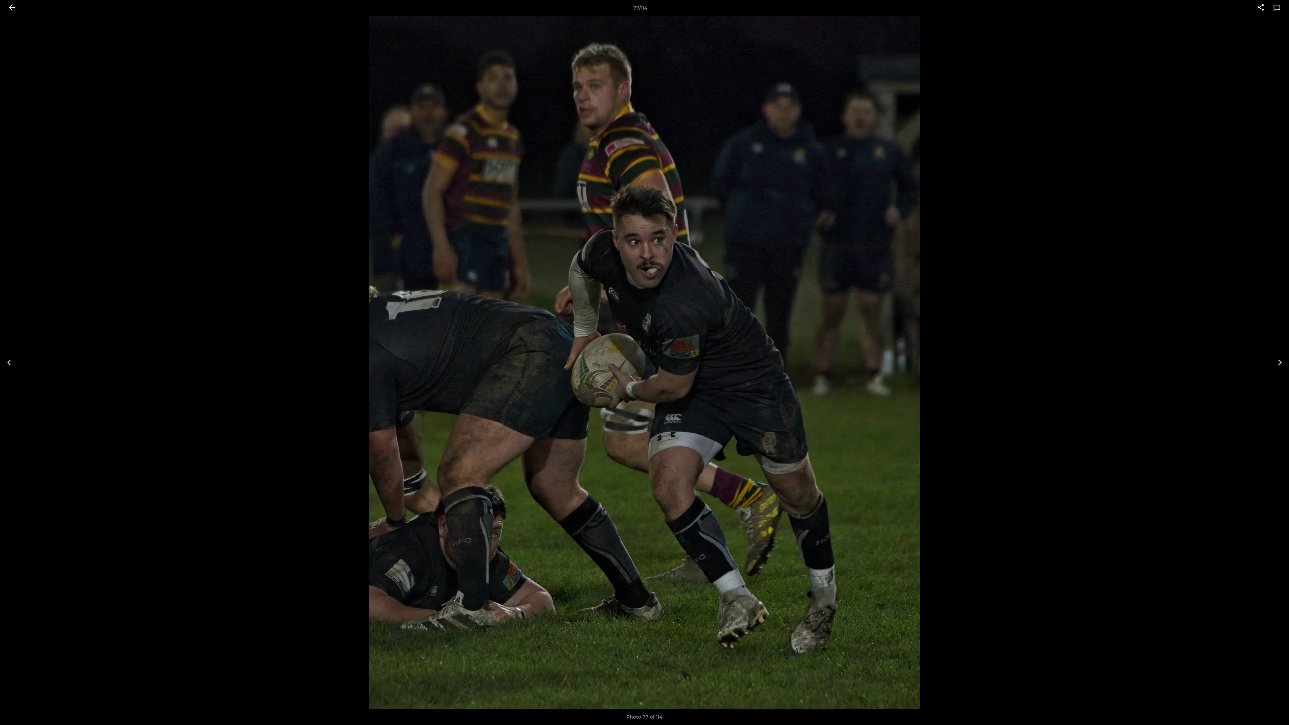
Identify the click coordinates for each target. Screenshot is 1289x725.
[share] (1261, 8)
